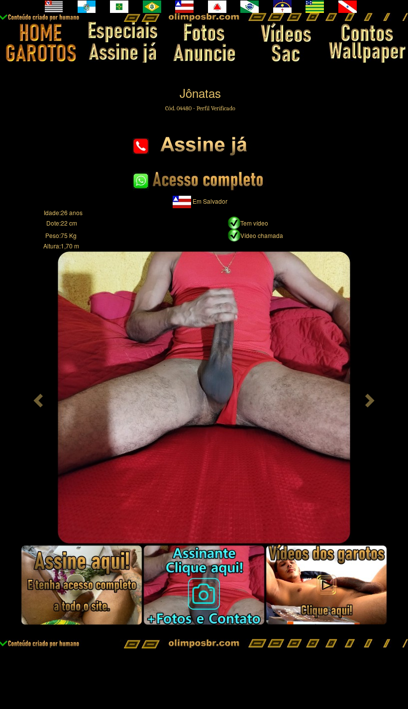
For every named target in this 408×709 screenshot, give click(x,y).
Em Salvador (210, 201)
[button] (37, 397)
